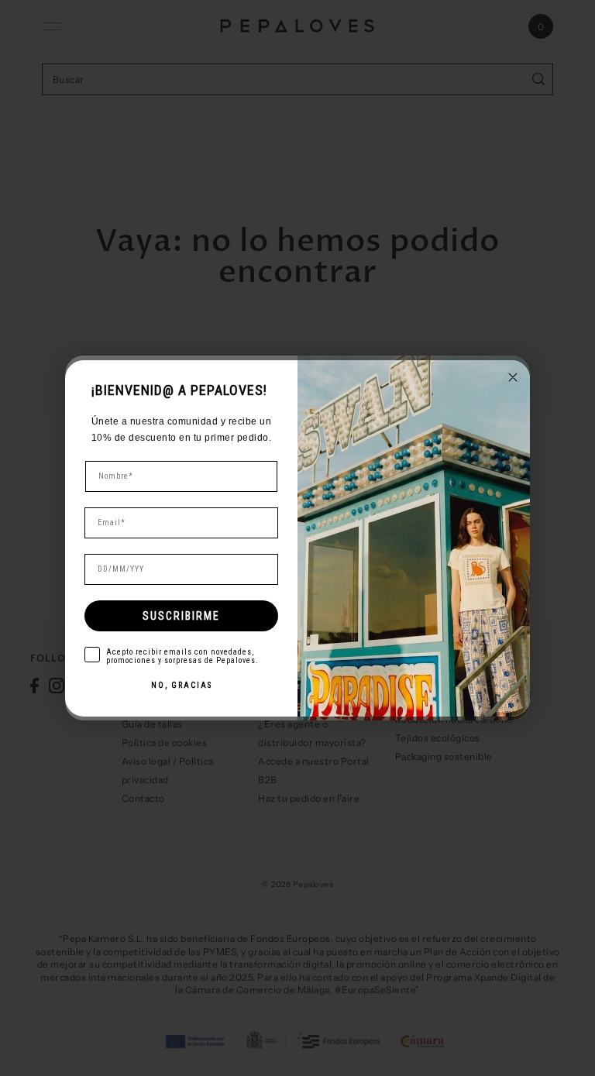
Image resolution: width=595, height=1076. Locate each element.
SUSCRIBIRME (181, 616)
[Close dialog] (513, 377)
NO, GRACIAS (181, 685)
